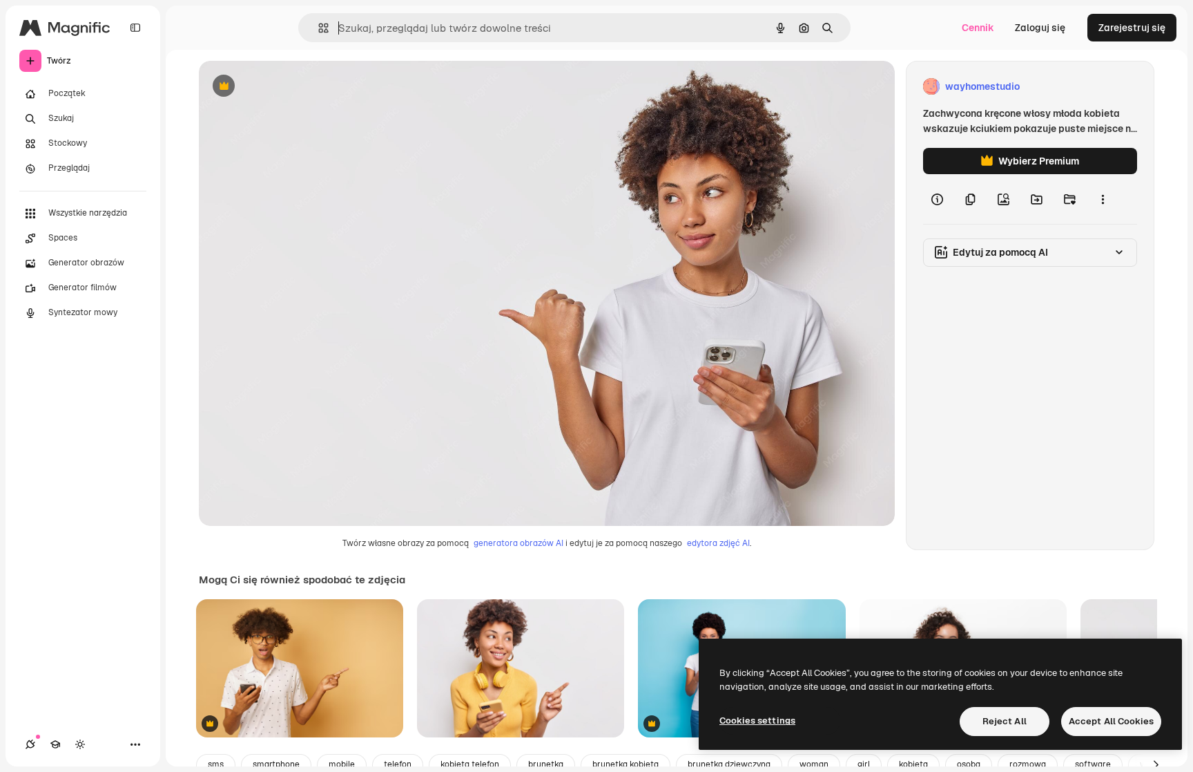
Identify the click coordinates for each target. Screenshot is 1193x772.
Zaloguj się (1040, 27)
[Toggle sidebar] (135, 28)
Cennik (978, 27)
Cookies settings (757, 720)
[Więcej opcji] (1102, 199)
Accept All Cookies (1111, 721)
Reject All (1004, 721)
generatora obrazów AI (518, 543)
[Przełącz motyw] (80, 744)
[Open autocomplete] (318, 28)
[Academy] (55, 744)
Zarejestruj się (1131, 27)
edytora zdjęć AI (718, 543)
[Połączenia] (30, 744)
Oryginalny (294, 86)
